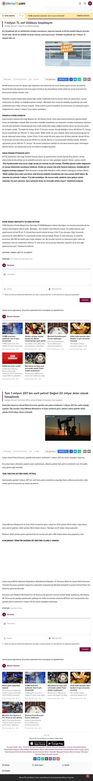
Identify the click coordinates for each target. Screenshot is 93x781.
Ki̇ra (20, 259)
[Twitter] (38, 758)
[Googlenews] (54, 758)
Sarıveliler (53, 752)
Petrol (20, 608)
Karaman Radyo (40, 754)
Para (31, 259)
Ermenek (18, 752)
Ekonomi (14, 26)
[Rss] (58, 758)
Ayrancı (35, 752)
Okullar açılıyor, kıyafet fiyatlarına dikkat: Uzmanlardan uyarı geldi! (35, 338)
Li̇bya (11, 608)
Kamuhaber (59, 749)
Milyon (16, 608)
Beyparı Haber (19, 749)
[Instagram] (50, 758)
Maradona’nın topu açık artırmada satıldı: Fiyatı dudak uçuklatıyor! (34, 368)
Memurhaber (49, 749)
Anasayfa (7, 26)
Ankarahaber (8, 749)
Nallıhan (27, 749)
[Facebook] (35, 758)
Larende (69, 747)
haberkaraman (10, 752)
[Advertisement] (22, 59)
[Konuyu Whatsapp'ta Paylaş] (79, 79)
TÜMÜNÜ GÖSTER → (84, 16)
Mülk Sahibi (25, 259)
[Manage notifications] (87, 776)
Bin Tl (11, 259)
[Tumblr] (46, 758)
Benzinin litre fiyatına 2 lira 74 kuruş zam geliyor (12, 716)
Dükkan (16, 259)
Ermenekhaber (27, 752)
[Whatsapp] (42, 758)
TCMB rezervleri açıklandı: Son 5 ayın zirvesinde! (46, 16)
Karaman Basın (68, 752)
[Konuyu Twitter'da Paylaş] (75, 79)
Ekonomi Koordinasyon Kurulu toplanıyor (57, 337)
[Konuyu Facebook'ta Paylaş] (71, 79)
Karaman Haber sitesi (15, 747)
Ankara (83, 747)
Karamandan (40, 747)
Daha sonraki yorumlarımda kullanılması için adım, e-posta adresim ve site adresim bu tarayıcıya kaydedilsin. (42, 295)
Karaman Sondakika (59, 747)
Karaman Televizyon (81, 752)
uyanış (86, 749)
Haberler (48, 747)
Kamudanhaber (68, 749)
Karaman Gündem (29, 747)
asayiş (81, 749)
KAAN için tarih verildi (11, 366)
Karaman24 (77, 747)
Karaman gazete (52, 754)
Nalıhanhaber (34, 749)
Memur (42, 749)
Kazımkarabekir (43, 752)
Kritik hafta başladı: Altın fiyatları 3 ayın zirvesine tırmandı (80, 338)
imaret (77, 749)
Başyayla (60, 752)
